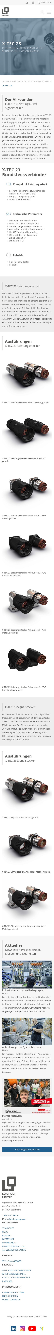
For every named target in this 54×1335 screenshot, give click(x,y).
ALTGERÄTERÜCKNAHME (14, 1249)
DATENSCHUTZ (9, 1242)
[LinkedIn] (13, 1328)
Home (6, 81)
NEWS (5, 1231)
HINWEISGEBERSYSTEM (13, 1246)
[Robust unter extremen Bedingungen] (27, 974)
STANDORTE (8, 1228)
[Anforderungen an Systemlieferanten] (27, 1031)
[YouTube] (32, 1328)
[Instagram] (22, 1328)
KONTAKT (7, 1235)
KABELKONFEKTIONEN (13, 1292)
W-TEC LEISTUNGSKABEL (14, 1274)
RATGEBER (7, 1281)
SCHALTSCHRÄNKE (11, 1299)
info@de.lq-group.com (15, 1219)
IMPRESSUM (8, 1239)
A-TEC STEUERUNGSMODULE (16, 1277)
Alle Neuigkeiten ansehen (27, 1149)
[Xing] (41, 1328)
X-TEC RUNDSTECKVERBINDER (16, 1270)
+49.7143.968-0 (11, 1215)
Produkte (17, 81)
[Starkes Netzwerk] (27, 1096)
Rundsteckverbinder (37, 81)
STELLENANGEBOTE (11, 1261)
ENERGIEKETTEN (10, 1296)
